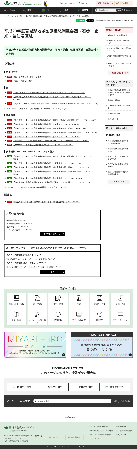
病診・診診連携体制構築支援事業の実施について (118, 173)
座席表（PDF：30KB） (23, 81)
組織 (66, 10)
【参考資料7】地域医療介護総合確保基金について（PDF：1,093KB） (43, 145)
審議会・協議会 (114, 100)
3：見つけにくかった (52, 267)
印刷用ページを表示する (106, 20)
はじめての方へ (122, 435)
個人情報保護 (121, 427)
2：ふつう (29, 259)
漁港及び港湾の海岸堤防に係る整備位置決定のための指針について (119, 92)
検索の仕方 (129, 10)
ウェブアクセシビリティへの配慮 (101, 431)
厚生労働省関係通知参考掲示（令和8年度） (118, 142)
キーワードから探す (19, 401)
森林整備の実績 (114, 113)
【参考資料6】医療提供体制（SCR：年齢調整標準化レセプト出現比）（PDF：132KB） (51, 141)
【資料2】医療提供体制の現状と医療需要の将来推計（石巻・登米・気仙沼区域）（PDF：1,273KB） (52, 98)
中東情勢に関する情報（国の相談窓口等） (119, 49)
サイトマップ (94, 439)
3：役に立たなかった (46, 259)
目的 (29, 10)
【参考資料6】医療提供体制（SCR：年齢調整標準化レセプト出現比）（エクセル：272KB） (53, 182)
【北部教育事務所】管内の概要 (119, 107)
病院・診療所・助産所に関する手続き (118, 158)
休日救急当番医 (122, 3)
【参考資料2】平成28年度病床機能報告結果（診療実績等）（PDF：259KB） (46, 124)
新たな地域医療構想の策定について (118, 150)
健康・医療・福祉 (21, 16)
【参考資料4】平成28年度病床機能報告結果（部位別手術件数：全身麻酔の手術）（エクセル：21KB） (54, 172)
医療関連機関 (37, 16)
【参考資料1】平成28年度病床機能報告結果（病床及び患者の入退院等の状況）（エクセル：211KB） (53, 157)
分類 (47, 10)
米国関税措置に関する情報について (119, 57)
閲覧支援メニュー (87, 3)
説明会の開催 (113, 119)
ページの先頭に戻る (68, 417)
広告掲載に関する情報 (124, 431)
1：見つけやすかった (17, 267)
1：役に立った (14, 259)
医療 (30, 16)
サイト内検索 (97, 10)
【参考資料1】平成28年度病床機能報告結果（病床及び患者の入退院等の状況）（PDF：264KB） (55, 120)
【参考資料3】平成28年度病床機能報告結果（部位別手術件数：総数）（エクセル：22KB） (52, 167)
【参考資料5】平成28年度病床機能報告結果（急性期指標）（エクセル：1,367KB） (49, 178)
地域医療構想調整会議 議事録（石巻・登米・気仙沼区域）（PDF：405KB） (46, 202)
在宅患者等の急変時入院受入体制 (118, 165)
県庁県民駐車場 (74, 437)
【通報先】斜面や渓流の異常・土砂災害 (119, 65)
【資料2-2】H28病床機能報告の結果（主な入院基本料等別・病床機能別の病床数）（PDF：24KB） (56, 103)
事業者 (85, 10)
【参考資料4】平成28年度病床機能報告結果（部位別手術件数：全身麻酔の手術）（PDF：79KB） (55, 132)
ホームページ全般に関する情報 (100, 435)
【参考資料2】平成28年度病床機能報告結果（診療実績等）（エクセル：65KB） (48, 163)
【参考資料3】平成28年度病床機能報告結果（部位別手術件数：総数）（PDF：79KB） (50, 128)
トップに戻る (10, 10)
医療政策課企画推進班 (16, 220)
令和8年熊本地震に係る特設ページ (119, 42)
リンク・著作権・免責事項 (99, 427)
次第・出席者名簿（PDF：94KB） (28, 77)
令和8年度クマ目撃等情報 (117, 35)
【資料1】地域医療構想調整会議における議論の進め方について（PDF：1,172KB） (49, 93)
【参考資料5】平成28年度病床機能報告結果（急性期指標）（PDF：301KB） (46, 137)
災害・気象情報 (103, 3)
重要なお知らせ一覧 (119, 73)
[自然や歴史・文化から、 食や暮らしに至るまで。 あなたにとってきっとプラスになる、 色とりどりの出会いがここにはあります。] (35, 352)
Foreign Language (68, 3)
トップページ (8, 16)
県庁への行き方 (55, 437)
